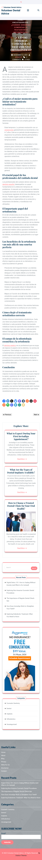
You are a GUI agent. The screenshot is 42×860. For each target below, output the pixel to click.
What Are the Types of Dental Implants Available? (21, 471)
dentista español (8, 184)
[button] (4, 401)
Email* (3, 833)
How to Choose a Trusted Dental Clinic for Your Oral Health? (21, 505)
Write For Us (5, 765)
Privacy (3, 762)
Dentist (9, 708)
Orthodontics (11, 719)
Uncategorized (20, 22)
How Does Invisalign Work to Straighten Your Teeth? (19, 795)
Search (34, 568)
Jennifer (18, 57)
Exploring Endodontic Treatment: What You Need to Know (20, 798)
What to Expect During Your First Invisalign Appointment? (21, 436)
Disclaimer (5, 768)
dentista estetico (10, 345)
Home (20, 20)
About (3, 755)
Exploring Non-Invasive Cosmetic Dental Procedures (19, 788)
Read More (21, 459)
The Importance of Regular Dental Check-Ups (16, 791)
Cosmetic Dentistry (13, 703)
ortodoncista (9, 130)
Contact (4, 771)
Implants (9, 714)
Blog (2, 758)
